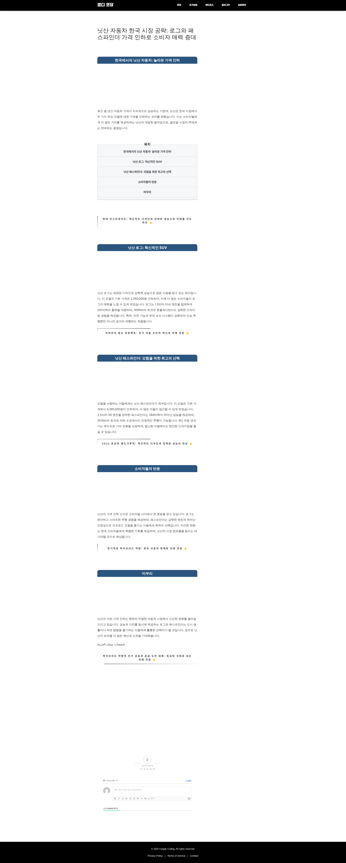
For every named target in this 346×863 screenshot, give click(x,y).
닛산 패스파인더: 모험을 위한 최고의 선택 (147, 172)
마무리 (147, 192)
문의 (179, 5)
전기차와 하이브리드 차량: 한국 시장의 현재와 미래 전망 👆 (147, 548)
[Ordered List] (130, 798)
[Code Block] (142, 798)
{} (149, 798)
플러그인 (226, 5)
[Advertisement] (147, 84)
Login (188, 780)
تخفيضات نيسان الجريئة (111, 644)
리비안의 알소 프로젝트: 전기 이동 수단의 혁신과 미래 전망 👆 (147, 333)
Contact (194, 855)
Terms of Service (176, 855)
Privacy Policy (155, 855)
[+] (152, 798)
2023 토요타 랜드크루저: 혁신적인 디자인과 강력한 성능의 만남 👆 (147, 443)
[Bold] (115, 798)
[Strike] (126, 798)
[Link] (145, 798)
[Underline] (123, 798)
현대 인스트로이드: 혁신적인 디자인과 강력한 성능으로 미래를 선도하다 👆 (147, 220)
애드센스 (209, 5)
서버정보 (242, 5)
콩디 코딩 (105, 5)
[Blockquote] (138, 798)
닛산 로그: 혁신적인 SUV (147, 161)
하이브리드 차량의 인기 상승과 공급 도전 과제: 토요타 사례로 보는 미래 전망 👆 (147, 657)
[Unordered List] (134, 798)
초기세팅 (193, 5)
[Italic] (119, 798)
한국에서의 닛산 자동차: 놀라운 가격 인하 (147, 151)
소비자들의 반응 (147, 182)
